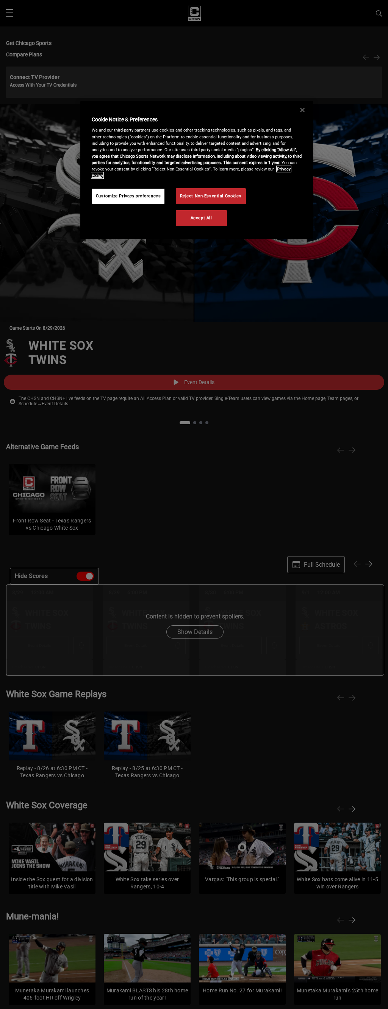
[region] (196, 170)
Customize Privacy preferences (128, 195)
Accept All (201, 217)
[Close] (302, 110)
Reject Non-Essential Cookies (211, 195)
